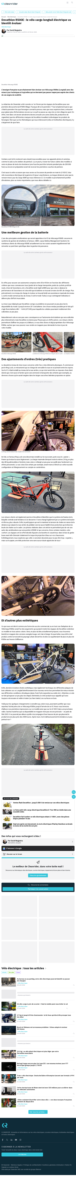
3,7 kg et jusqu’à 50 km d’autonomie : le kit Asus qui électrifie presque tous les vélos (44, 1016)
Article (4, 972)
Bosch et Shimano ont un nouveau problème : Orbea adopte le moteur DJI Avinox (42, 1028)
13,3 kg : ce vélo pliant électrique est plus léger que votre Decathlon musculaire (38, 1052)
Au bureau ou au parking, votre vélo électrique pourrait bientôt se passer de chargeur (43, 980)
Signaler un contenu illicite (9, 1167)
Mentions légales (16, 1165)
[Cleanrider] (9, 4)
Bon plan (11, 972)
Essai (18, 972)
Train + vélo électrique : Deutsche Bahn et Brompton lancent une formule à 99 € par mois (45, 1076)
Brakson (38, 1169)
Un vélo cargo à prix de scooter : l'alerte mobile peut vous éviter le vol (42, 1004)
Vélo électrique (11, 17)
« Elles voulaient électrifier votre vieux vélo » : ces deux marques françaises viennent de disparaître (44, 1101)
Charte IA (68, 1165)
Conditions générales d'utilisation (53, 1165)
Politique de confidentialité (32, 1165)
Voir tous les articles (37, 1112)
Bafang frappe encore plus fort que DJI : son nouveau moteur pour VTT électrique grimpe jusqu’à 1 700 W (42, 1064)
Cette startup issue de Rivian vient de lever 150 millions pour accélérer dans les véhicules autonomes (44, 1088)
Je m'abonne (22, 1154)
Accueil (3, 17)
